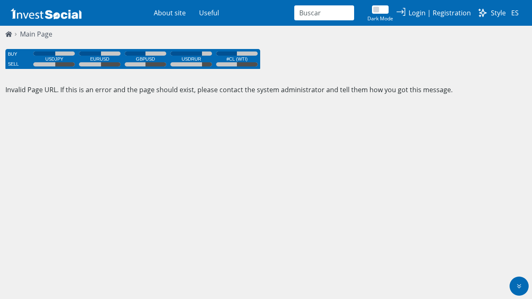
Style (498, 12)
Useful (209, 12)
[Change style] (483, 12)
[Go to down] (519, 286)
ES (515, 12)
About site (170, 12)
